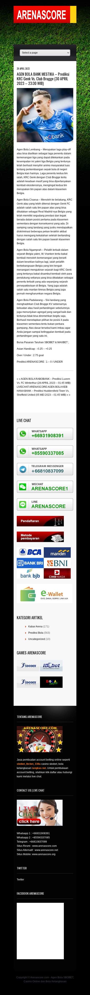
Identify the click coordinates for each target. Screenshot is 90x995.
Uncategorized (36, 639)
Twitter (20, 879)
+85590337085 (41, 837)
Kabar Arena (35, 626)
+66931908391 (41, 833)
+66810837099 (38, 841)
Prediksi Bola (35, 632)
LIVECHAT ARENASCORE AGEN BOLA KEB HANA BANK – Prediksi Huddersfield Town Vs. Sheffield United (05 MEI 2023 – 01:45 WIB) (43, 390)
